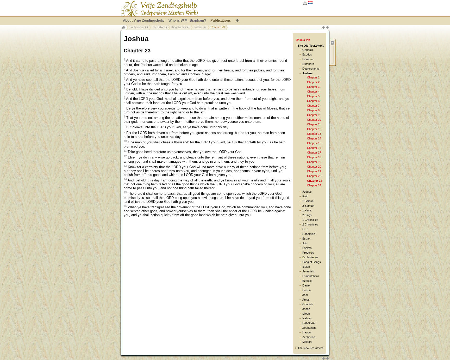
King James (178, 27)
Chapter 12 (314, 129)
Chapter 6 (313, 100)
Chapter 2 (313, 82)
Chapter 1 (313, 77)
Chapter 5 (313, 96)
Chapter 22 (314, 176)
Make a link (303, 39)
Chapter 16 (314, 147)
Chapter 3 (313, 86)
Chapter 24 (314, 185)
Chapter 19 (314, 161)
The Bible (158, 27)
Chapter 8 (313, 110)
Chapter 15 (314, 143)
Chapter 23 (314, 180)
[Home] (159, 9)
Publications (137, 27)
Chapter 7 (313, 105)
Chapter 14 (314, 138)
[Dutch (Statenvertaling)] (310, 3)
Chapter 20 (314, 166)
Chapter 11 (314, 124)
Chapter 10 (314, 119)
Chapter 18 (314, 157)
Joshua (198, 27)
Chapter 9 (313, 115)
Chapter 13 (314, 133)
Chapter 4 (313, 91)
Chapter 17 (314, 152)
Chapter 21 (314, 171)
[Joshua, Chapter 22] (323, 357)
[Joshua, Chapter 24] (327, 357)
